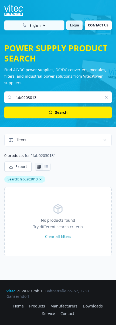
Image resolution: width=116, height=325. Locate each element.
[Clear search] (106, 97)
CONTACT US (98, 25)
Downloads (93, 306)
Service (48, 313)
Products (37, 306)
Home (18, 306)
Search (61, 112)
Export (21, 166)
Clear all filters (58, 236)
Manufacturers (63, 306)
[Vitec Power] (18, 10)
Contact (67, 313)
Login (74, 25)
